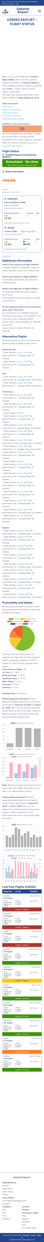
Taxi (4, 1213)
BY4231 (20, 404)
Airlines (5, 1194)
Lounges (5, 1204)
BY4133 (20, 395)
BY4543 (20, 440)
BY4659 (20, 452)
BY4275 (20, 413)
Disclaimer (26, 1235)
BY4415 (20, 425)
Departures (7, 1188)
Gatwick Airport (23, 10)
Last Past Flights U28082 (13, 119)
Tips (24, 1225)
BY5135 (20, 482)
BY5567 (20, 509)
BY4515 (20, 431)
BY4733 (20, 464)
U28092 (20, 570)
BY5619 (20, 515)
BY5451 (20, 500)
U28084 (20, 537)
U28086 (20, 546)
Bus (3, 1210)
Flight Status (7, 106)
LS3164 (20, 383)
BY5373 (20, 491)
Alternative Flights (10, 112)
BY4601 (20, 446)
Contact (33, 1235)
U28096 (20, 585)
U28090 (20, 564)
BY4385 (20, 416)
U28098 (20, 594)
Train (4, 1216)
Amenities (26, 1222)
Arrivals (5, 1185)
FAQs (24, 1216)
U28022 (20, 531)
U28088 (20, 555)
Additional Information (11, 109)
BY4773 (20, 473)
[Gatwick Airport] (5, 11)
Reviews (25, 1219)
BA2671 (20, 352)
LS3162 (20, 377)
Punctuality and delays (12, 115)
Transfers (6, 1219)
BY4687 (20, 461)
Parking (25, 1210)
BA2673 (20, 361)
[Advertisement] (22, 51)
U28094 (20, 579)
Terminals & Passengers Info (14, 1201)
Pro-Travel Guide (29, 1228)
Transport (6, 1207)
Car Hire (25, 1207)
